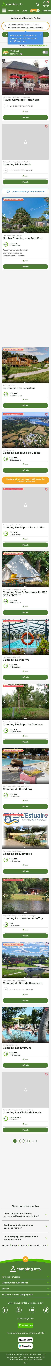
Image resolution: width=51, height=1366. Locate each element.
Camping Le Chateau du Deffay (23, 918)
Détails (25, 117)
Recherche (13, 10)
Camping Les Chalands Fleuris (22, 1112)
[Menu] (4, 10)
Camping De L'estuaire (17, 853)
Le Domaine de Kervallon (19, 387)
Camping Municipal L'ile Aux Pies (24, 527)
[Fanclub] (35, 10)
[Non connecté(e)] (46, 4)
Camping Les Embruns (17, 1047)
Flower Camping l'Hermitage (21, 99)
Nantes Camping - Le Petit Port (23, 238)
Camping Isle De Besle (17, 164)
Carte (24, 10)
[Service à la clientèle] (37, 4)
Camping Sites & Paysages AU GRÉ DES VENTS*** (25, 593)
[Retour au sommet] (25, 1259)
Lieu (26, 111)
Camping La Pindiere (16, 659)
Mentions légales (37, 1355)
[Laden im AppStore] (25, 1339)
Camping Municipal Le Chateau (23, 724)
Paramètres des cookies (33, 1357)
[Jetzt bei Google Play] (25, 1346)
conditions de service (18, 1359)
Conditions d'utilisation (17, 1355)
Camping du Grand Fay (17, 788)
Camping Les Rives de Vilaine (21, 452)
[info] (21, 54)
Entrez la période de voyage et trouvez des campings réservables (25, 480)
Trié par (21, 45)
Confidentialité (14, 1357)
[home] (25, 1268)
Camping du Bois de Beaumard (22, 983)
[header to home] (12, 4)
